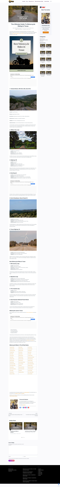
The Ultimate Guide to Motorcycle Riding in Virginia (42, 62)
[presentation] (15, 426)
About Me (23, 1)
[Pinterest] (51, 486)
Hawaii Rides (20, 352)
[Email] (46, 486)
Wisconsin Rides (12, 373)
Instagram (16, 393)
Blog (27, 1)
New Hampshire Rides (22, 362)
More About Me (46, 32)
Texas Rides (11, 370)
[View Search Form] (51, 1)
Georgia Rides (12, 352)
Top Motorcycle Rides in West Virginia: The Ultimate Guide (42, 55)
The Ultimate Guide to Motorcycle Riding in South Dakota (15, 414)
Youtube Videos (46, 1)
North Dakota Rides (12, 365)
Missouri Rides (12, 360)
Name (10, 456)
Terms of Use (40, 474)
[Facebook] (41, 486)
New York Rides (21, 363)
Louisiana (22, 33)
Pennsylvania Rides (21, 367)
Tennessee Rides (30, 368)
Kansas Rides (12, 355)
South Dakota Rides (21, 368)
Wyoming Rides (30, 373)
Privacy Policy (40, 473)
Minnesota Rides (21, 358)
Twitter (19, 393)
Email (25, 456)
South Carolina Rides (13, 368)
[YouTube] (45, 486)
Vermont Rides (30, 370)
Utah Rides (20, 370)
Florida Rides (30, 350)
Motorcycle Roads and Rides (39, 1)
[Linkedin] (49, 486)
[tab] (23, 437)
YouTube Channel (26, 392)
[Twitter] (42, 486)
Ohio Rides (20, 365)
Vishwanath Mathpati (19, 29)
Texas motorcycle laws (30, 312)
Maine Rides (11, 357)
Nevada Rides (12, 362)
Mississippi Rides (30, 358)
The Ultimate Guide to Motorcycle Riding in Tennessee (32, 414)
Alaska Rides (20, 347)
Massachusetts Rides (31, 357)
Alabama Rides (12, 347)
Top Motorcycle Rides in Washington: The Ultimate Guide (48, 55)
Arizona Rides (30, 347)
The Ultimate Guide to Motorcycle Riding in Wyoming (42, 48)
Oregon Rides (12, 367)
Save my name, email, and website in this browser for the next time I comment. (19, 458)
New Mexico (14, 33)
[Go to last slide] (10, 429)
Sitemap (39, 475)
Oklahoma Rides (30, 365)
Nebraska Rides (30, 360)
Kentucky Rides (21, 355)
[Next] (35, 429)
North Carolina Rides (31, 363)
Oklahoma (17, 33)
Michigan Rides (12, 358)
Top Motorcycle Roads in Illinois (30, 431)
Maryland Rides (21, 357)
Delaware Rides (21, 350)
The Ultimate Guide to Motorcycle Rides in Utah (42, 69)
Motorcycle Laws (31, 1)
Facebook (22, 393)
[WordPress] (48, 486)
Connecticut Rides (12, 350)
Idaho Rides (29, 352)
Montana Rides (21, 360)
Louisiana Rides (30, 355)
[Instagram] (43, 486)
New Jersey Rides (30, 362)
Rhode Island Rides (30, 367)
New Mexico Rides (12, 363)
